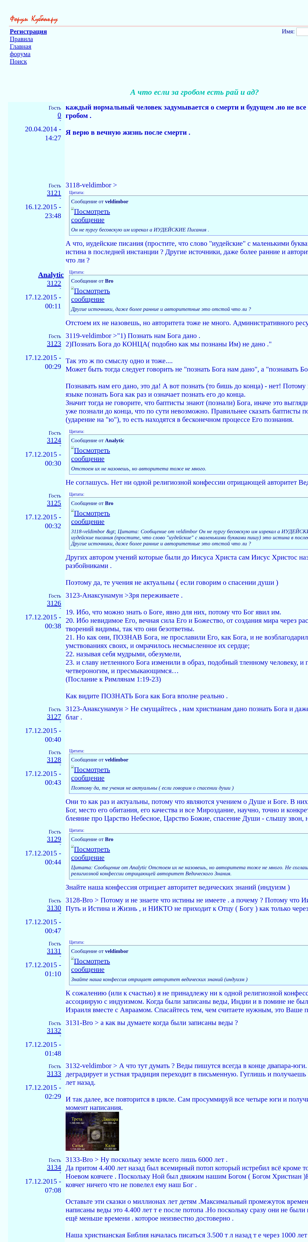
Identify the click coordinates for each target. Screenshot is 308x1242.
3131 (54, 951)
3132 (54, 1030)
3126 (54, 603)
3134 (54, 1167)
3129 (54, 839)
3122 (54, 283)
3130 (54, 908)
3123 (54, 343)
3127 (54, 716)
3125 (54, 503)
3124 (54, 440)
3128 (54, 759)
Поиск (18, 61)
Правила (21, 38)
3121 (54, 193)
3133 (54, 1073)
